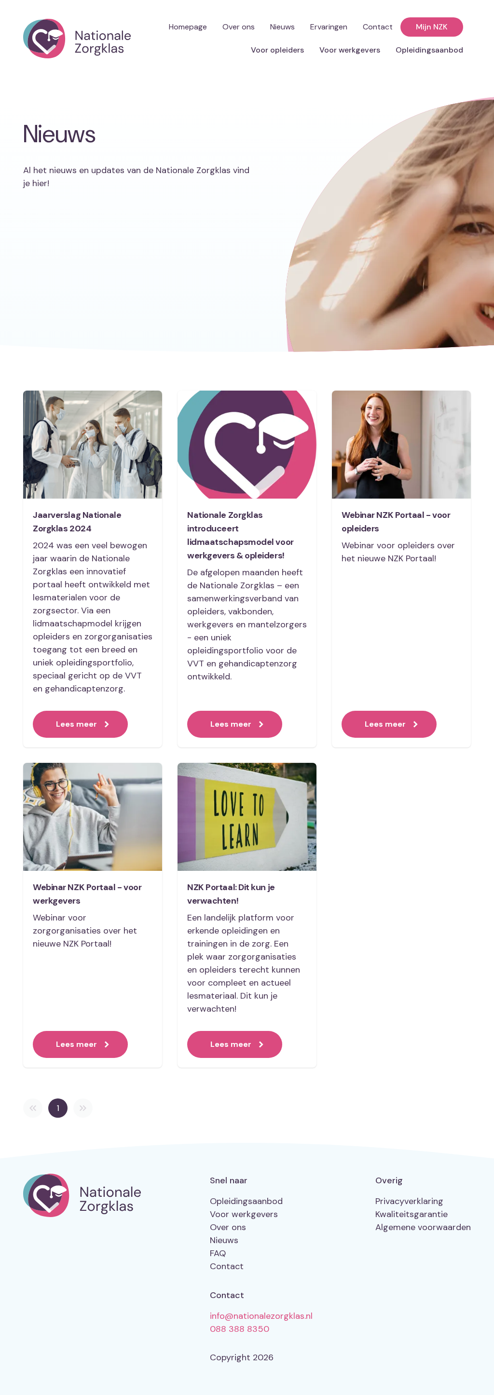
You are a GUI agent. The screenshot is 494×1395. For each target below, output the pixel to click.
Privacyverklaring (409, 1201)
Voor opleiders (277, 50)
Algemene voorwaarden (423, 1227)
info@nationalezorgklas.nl (261, 1316)
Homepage (188, 27)
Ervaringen (328, 27)
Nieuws (282, 27)
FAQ (218, 1253)
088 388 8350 (239, 1329)
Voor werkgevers (349, 50)
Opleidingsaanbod (429, 50)
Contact (378, 27)
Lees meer (76, 724)
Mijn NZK (432, 27)
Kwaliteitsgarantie (411, 1214)
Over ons (238, 27)
